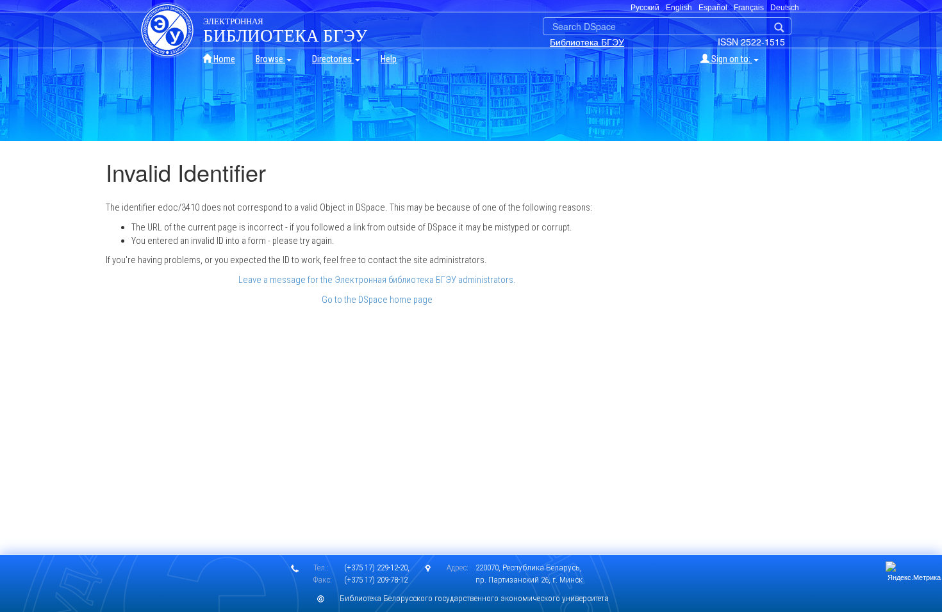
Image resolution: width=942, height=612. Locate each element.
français (749, 7)
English (679, 7)
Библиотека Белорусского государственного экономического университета (474, 598)
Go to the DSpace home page (377, 299)
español (712, 7)
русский (645, 7)
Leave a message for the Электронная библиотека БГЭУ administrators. (377, 280)
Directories (333, 59)
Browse (270, 59)
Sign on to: (730, 59)
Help (389, 59)
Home (223, 59)
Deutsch (784, 7)
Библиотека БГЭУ (587, 41)
